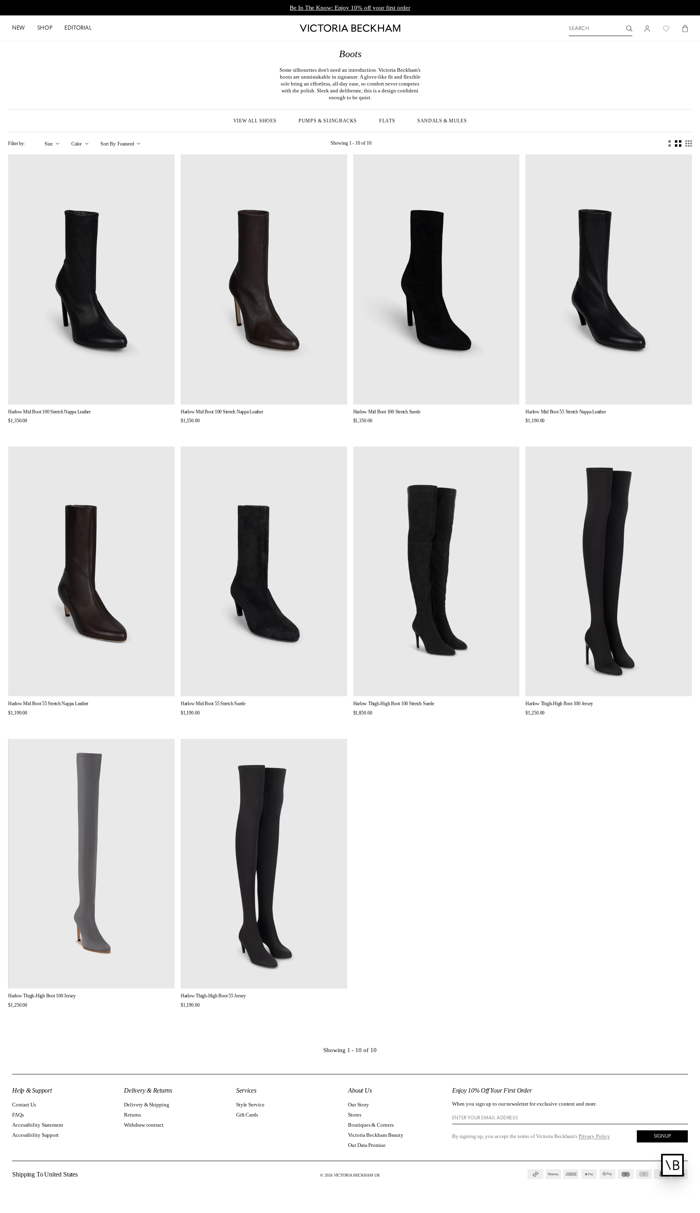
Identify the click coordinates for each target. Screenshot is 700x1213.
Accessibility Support (35, 1135)
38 (84, 391)
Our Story (358, 1105)
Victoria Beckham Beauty (375, 1135)
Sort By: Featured (117, 143)
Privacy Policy (594, 1136)
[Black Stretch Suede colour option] (25, 431)
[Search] (629, 29)
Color (76, 143)
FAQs (18, 1115)
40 (112, 391)
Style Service (250, 1105)
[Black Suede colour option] (543, 431)
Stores (354, 1115)
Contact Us (24, 1105)
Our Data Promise (366, 1145)
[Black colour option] (528, 431)
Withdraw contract (143, 1125)
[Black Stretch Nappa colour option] (11, 431)
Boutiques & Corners (370, 1125)
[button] (18, 28)
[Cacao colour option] (18, 431)
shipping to (45, 1174)
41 (126, 391)
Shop (44, 28)
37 (70, 391)
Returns (132, 1115)
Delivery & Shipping (146, 1105)
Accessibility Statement (37, 1125)
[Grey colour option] (370, 723)
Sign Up (662, 1136)
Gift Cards (247, 1115)
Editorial (78, 28)
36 (56, 391)
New (18, 28)
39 (98, 391)
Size (49, 143)
